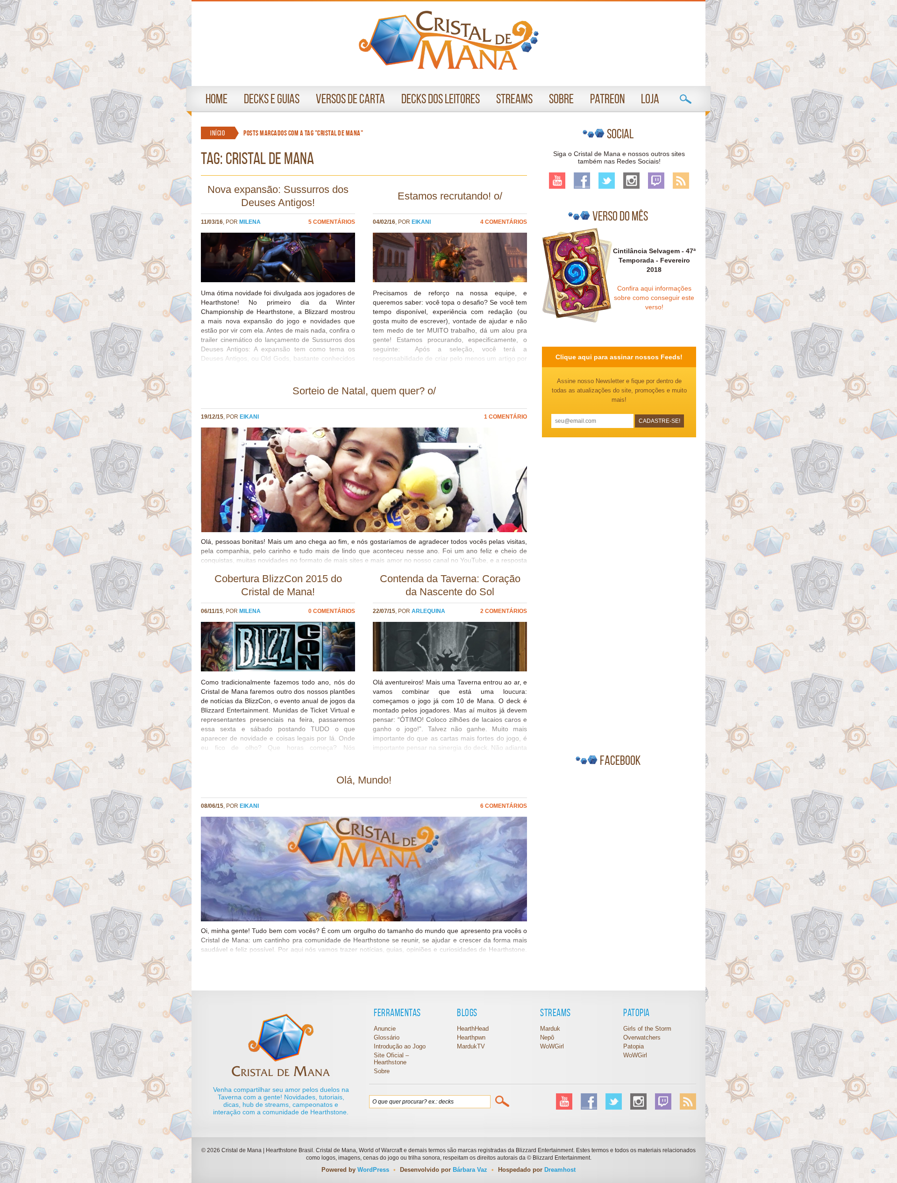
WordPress (373, 1169)
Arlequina (428, 611)
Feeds (681, 180)
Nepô (547, 1037)
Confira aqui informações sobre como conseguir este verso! (654, 298)
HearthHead (473, 1028)
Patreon (607, 99)
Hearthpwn (471, 1037)
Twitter (606, 180)
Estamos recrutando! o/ (450, 196)
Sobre (561, 99)
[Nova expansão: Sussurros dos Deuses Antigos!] (278, 280)
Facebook (582, 180)
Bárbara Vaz (470, 1169)
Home (217, 99)
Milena (250, 222)
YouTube (557, 180)
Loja (650, 99)
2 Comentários (503, 611)
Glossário (386, 1037)
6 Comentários (503, 806)
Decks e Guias (271, 99)
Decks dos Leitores (440, 99)
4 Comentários (503, 222)
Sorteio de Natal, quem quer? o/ (364, 391)
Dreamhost (560, 1169)
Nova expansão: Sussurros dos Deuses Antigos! (278, 196)
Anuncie (385, 1028)
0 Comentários (331, 611)
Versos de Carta (350, 99)
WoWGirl (449, 40)
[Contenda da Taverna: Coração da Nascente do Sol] (450, 669)
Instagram (631, 180)
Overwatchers (642, 1037)
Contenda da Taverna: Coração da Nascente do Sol (450, 585)
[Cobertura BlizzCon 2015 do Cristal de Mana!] (278, 669)
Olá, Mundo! (364, 780)
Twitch (656, 180)
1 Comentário (505, 416)
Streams (514, 99)
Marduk (550, 1028)
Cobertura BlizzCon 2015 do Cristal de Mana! (278, 585)
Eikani (421, 222)
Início (217, 133)
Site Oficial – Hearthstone (391, 1059)
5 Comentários (331, 222)
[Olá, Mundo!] (364, 919)
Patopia (633, 1046)
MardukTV (471, 1046)
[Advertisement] (612, 591)
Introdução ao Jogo (400, 1046)
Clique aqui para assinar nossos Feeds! (619, 357)
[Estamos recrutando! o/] (450, 280)
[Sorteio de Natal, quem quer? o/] (364, 530)
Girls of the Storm (647, 1028)
